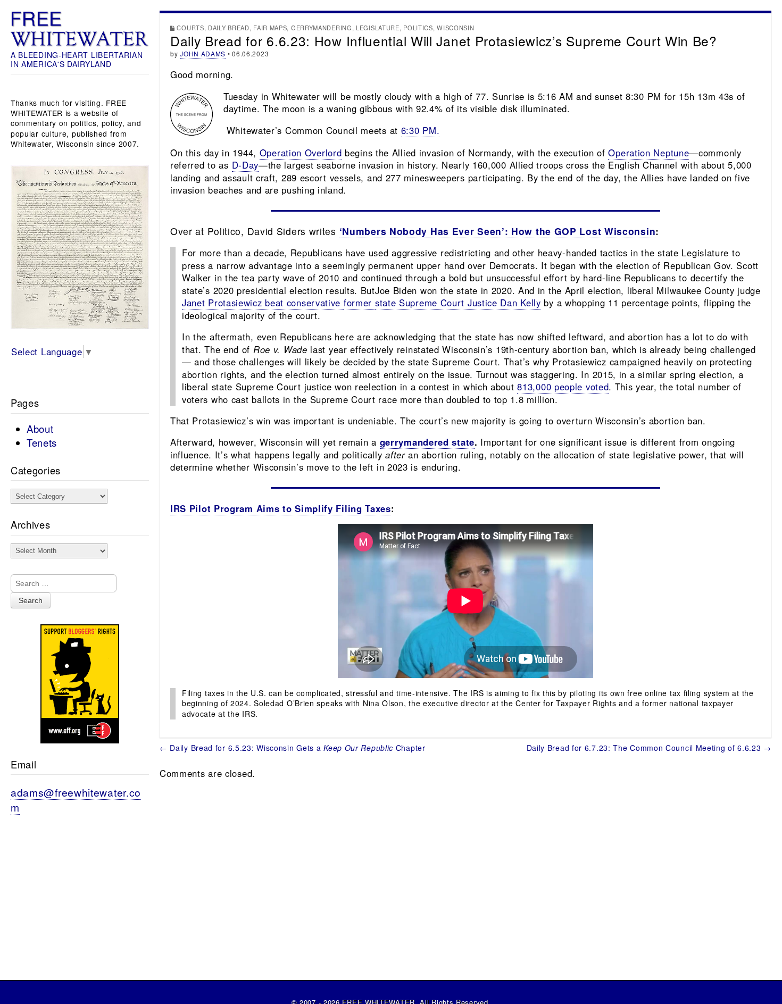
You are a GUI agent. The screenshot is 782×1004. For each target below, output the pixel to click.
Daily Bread (228, 27)
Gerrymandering (321, 27)
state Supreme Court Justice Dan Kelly (458, 302)
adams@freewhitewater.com (76, 799)
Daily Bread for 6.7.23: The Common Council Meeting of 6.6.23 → (649, 747)
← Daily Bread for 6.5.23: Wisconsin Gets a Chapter (293, 747)
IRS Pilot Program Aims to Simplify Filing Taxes (280, 508)
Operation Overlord (301, 152)
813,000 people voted (563, 386)
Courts (190, 27)
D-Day (245, 164)
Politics (418, 27)
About (40, 429)
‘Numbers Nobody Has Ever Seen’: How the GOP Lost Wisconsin (497, 231)
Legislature (378, 27)
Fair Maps (270, 27)
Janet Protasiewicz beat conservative (263, 302)
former (359, 302)
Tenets (42, 442)
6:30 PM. (420, 130)
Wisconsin (455, 27)
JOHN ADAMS (203, 53)
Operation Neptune (648, 152)
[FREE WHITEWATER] (80, 29)
